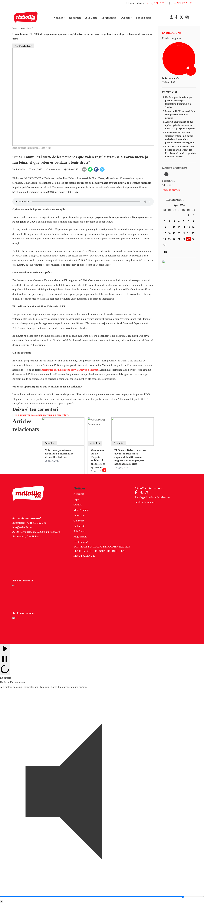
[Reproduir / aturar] (5, 659)
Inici (14, 28)
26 (174, 239)
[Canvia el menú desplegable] (64, 18)
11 (169, 227)
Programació (109, 17)
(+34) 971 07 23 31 (157, 2)
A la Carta (91, 17)
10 (164, 227)
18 (169, 233)
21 (183, 233)
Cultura (77, 504)
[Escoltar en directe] (191, 70)
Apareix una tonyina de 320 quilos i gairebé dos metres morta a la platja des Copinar (180, 125)
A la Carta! (79, 531)
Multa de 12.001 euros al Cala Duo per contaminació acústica (180, 114)
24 (164, 239)
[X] (102, 169)
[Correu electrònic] (84, 169)
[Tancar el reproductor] (1, 901)
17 (164, 233)
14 (183, 227)
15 (188, 227)
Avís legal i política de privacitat (152, 497)
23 (193, 233)
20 (179, 233)
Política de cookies (145, 501)
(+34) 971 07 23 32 (181, 2)
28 (183, 239)
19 (174, 233)
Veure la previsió (171, 189)
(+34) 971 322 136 (36, 522)
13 (179, 227)
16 (193, 227)
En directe (75, 17)
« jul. (164, 251)
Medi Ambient (81, 509)
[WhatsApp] (90, 169)
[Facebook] (96, 169)
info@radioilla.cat (22, 527)
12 (174, 227)
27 (179, 239)
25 (169, 239)
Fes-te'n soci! (143, 17)
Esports (77, 499)
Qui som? (126, 17)
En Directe (79, 525)
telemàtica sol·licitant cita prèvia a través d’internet (70, 369)
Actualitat (25, 28)
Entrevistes (79, 515)
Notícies (58, 17)
